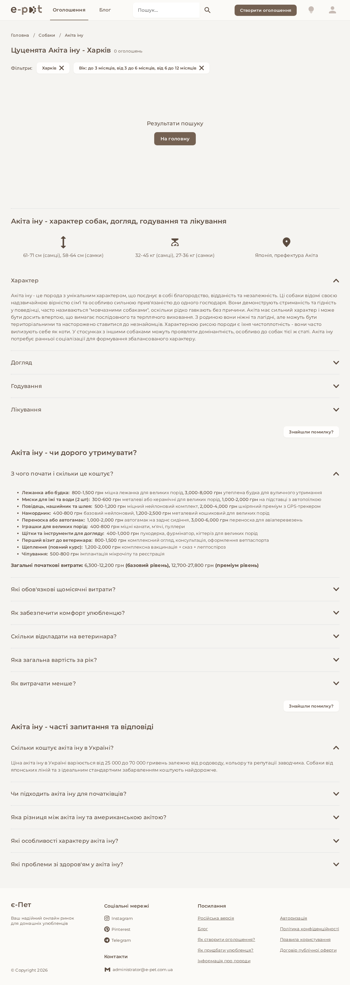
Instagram (122, 918)
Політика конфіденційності (309, 928)
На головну (175, 138)
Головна (20, 35)
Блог (203, 928)
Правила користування (305, 939)
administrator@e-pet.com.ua (143, 969)
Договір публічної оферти (308, 950)
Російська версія (216, 918)
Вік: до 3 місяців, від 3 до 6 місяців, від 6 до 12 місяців (137, 68)
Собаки (47, 35)
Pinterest (121, 929)
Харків (49, 68)
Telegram (121, 940)
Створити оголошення (265, 10)
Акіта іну (74, 35)
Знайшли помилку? (311, 431)
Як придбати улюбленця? (225, 950)
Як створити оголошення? (226, 939)
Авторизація (293, 918)
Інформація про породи (224, 960)
